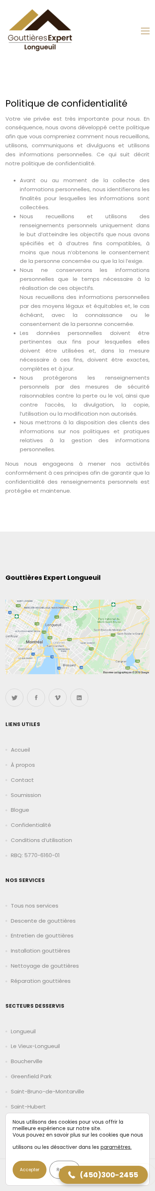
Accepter (29, 1170)
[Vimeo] (58, 698)
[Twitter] (14, 698)
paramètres (115, 1147)
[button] (103, 1175)
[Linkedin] (79, 698)
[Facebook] (36, 698)
